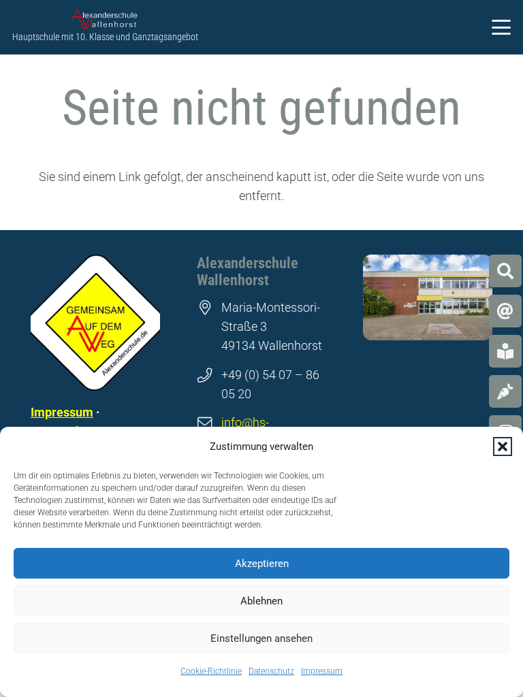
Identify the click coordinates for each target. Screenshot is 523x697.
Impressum (322, 671)
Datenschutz (271, 671)
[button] (502, 446)
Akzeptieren (262, 563)
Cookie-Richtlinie (211, 671)
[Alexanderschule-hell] (105, 20)
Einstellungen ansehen (261, 638)
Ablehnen (261, 601)
